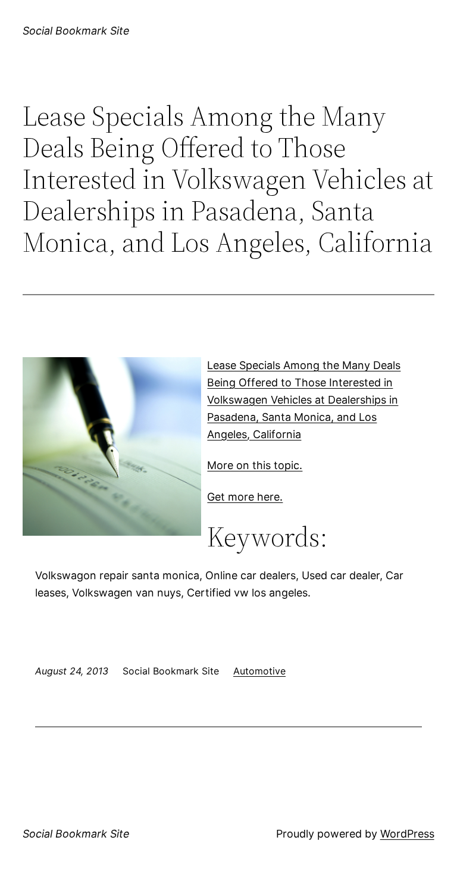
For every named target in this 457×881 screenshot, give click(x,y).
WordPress (407, 833)
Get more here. (245, 497)
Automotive (259, 671)
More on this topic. (254, 465)
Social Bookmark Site (76, 30)
